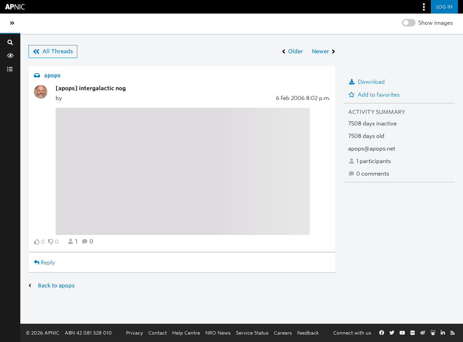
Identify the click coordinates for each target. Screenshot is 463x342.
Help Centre (186, 333)
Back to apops (56, 285)
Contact (157, 333)
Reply (47, 262)
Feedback (308, 333)
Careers (283, 333)
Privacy (134, 333)
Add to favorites (379, 95)
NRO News (217, 333)
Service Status (252, 333)
